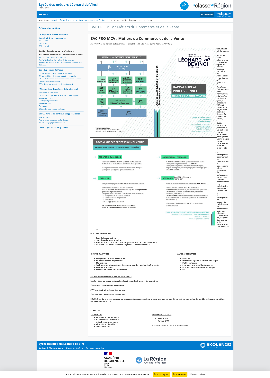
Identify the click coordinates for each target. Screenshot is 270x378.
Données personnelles (95, 348)
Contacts (42, 348)
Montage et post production (49, 101)
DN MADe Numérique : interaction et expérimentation (60, 79)
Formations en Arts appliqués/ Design (53, 120)
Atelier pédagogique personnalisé (52, 122)
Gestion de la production (48, 92)
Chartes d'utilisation (74, 348)
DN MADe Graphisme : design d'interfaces (55, 73)
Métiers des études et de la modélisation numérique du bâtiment (60, 63)
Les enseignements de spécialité (53, 127)
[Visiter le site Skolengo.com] (215, 347)
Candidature (44, 106)
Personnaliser (197, 374)
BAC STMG (43, 43)
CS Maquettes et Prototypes (50, 81)
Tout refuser (179, 374)
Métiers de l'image (46, 98)
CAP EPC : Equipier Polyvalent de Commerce (56, 60)
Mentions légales (56, 348)
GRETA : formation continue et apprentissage (59, 113)
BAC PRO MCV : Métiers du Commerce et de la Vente (61, 54)
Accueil (54, 20)
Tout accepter (161, 374)
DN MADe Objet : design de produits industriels (57, 76)
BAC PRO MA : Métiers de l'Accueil (52, 57)
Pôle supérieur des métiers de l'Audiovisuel (58, 89)
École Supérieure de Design (51, 70)
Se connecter (207, 14)
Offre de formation (66, 20)
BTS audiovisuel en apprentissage (52, 109)
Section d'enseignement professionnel (91, 20)
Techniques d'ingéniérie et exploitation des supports (59, 95)
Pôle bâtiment (44, 117)
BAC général (44, 46)
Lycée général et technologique (53, 34)
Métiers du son (44, 103)
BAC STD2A (43, 40)
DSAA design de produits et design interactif (56, 84)
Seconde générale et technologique (53, 38)
